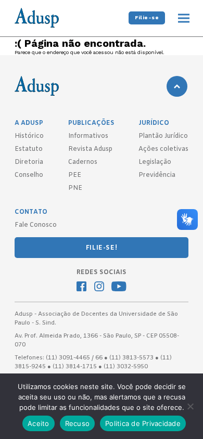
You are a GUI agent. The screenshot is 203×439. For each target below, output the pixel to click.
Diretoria (29, 162)
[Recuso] (190, 406)
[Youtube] (118, 287)
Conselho (29, 175)
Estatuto (29, 149)
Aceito (38, 423)
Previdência (156, 175)
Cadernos (82, 162)
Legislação (154, 162)
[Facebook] (81, 287)
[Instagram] (99, 287)
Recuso (77, 423)
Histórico (29, 136)
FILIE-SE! (101, 248)
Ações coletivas (163, 149)
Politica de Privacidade (143, 423)
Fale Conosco (36, 225)
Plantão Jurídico (163, 136)
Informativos (88, 136)
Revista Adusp (90, 149)
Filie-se (147, 17)
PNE (75, 188)
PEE (74, 175)
